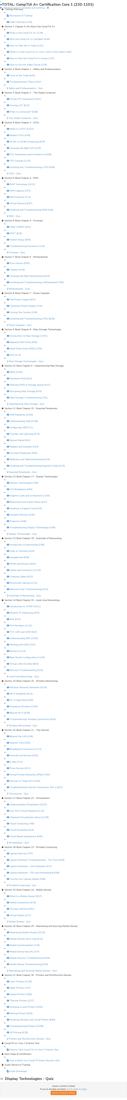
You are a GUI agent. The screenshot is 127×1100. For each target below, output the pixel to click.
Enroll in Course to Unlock (63, 1093)
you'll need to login (77, 1089)
